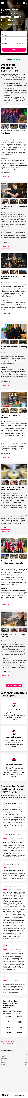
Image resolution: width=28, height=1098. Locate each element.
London (3, 1053)
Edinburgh (3, 1062)
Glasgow (3, 1064)
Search (18, 3)
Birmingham (4, 1054)
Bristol (2, 1056)
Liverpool (3, 1060)
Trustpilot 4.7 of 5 (19, 1095)
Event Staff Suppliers (6, 1043)
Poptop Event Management (7, 1041)
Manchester (4, 1058)
